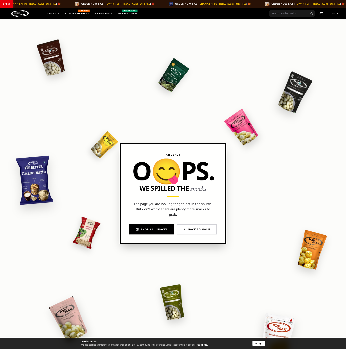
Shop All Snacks (154, 229)
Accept (258, 343)
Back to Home (199, 229)
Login (335, 13)
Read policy (202, 344)
